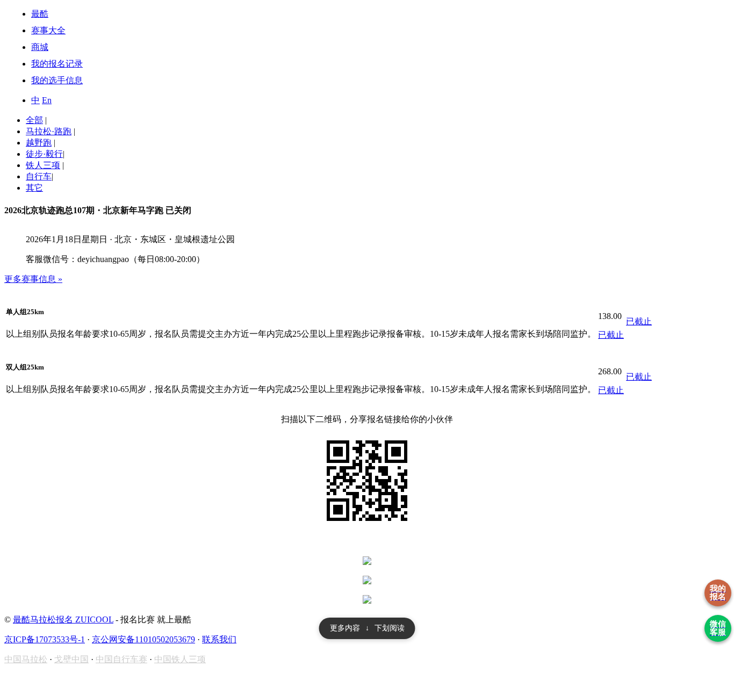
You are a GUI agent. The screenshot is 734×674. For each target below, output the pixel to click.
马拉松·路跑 (48, 131)
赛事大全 (48, 30)
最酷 (39, 13)
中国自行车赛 (121, 659)
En (47, 100)
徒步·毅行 (44, 153)
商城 (39, 47)
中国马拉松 (25, 659)
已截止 (611, 334)
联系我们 (219, 639)
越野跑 (39, 142)
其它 (34, 187)
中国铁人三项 (180, 659)
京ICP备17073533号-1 (44, 639)
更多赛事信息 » (33, 279)
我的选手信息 (57, 80)
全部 (34, 120)
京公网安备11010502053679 (143, 639)
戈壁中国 (71, 659)
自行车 (39, 176)
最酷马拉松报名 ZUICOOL (63, 619)
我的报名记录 (57, 63)
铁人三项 (43, 165)
